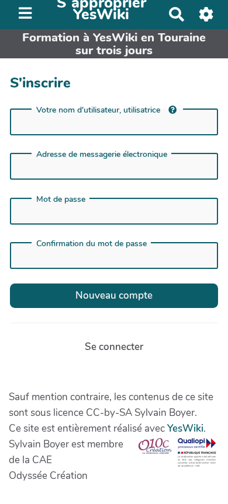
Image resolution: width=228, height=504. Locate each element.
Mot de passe (60, 199)
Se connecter (114, 347)
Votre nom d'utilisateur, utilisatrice (99, 110)
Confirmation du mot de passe (91, 244)
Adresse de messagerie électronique (101, 154)
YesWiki (185, 428)
